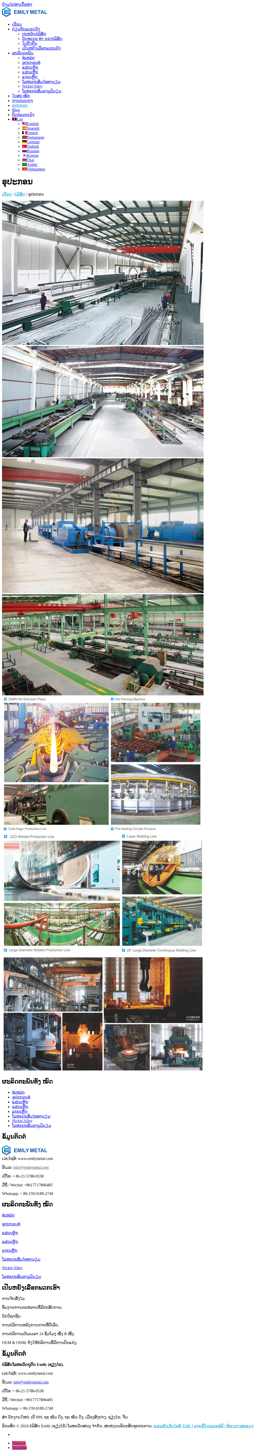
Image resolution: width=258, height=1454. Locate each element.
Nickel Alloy (32, 86)
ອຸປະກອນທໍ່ (31, 62)
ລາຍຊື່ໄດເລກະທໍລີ (208, 1426)
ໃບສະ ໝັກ (21, 96)
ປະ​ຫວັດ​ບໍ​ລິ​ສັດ (34, 34)
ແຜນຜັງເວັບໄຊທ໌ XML (172, 1426)
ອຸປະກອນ (20, 105)
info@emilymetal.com (31, 1167)
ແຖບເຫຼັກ (30, 77)
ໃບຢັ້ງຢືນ (29, 43)
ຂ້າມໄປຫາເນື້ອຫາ (17, 4)
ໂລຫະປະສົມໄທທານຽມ (41, 82)
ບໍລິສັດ (20, 194)
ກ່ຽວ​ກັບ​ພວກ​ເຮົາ (26, 29)
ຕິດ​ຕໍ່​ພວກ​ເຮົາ (23, 115)
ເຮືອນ (17, 24)
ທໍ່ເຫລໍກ (28, 58)
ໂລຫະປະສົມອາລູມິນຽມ (41, 91)
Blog (16, 110)
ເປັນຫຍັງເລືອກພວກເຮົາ (41, 48)
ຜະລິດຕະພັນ (23, 53)
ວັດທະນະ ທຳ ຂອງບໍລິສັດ (42, 39)
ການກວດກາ (22, 100)
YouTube (19, 1447)
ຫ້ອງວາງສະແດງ (240, 1426)
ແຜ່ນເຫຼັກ (30, 67)
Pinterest (19, 1443)
